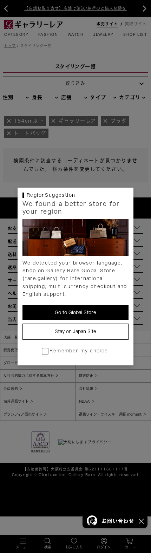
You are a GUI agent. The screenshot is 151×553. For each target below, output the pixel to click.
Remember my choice (79, 351)
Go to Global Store (75, 312)
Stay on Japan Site (75, 331)
